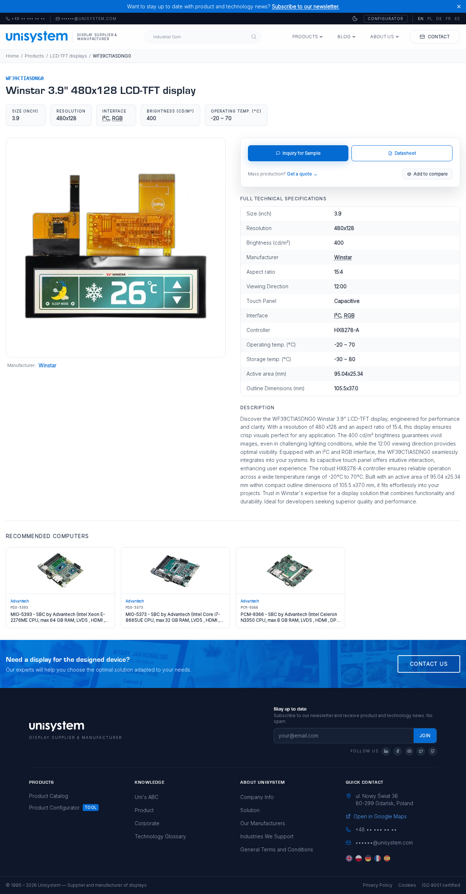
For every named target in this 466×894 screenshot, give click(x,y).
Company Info (257, 797)
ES (457, 18)
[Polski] (358, 858)
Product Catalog (48, 796)
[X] (420, 751)
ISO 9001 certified (441, 885)
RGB (117, 118)
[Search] (254, 37)
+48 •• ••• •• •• (25, 18)
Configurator (385, 18)
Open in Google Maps (380, 816)
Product (144, 810)
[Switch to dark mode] (355, 18)
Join (425, 735)
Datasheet (405, 153)
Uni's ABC (146, 797)
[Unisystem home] (37, 37)
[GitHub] (432, 751)
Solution (250, 810)
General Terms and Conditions (276, 849)
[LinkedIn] (386, 751)
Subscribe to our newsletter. (305, 6)
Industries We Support (266, 836)
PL (430, 18)
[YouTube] (409, 751)
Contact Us (429, 664)
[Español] (387, 858)
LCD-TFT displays (68, 56)
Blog (344, 36)
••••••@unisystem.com (88, 18)
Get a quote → (302, 174)
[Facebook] (397, 751)
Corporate (147, 823)
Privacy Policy (377, 885)
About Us (382, 36)
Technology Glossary (160, 836)
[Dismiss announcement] (459, 6)
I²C (105, 118)
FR (448, 18)
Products (305, 36)
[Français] (377, 858)
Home (12, 56)
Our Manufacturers (262, 823)
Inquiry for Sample (302, 153)
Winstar (47, 365)
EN (421, 18)
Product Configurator (54, 807)
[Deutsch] (368, 858)
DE (439, 18)
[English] (349, 858)
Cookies (407, 885)
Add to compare (431, 174)
